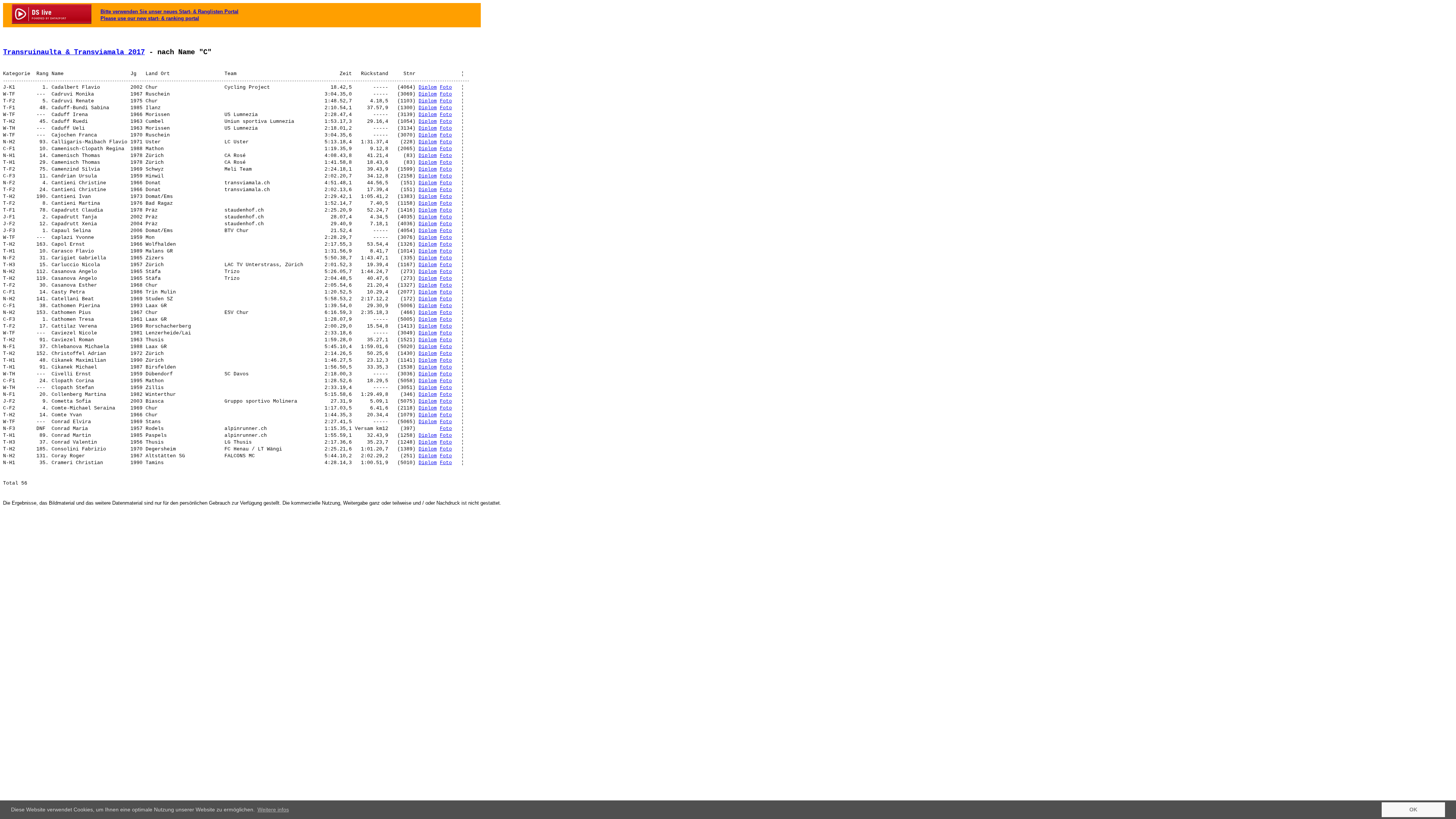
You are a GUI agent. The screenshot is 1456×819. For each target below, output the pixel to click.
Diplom (428, 87)
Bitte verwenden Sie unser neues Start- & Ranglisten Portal (169, 11)
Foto (446, 87)
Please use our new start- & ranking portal (149, 18)
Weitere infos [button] (273, 809)
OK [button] (1413, 809)
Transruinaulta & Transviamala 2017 (74, 52)
